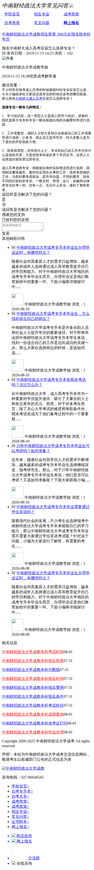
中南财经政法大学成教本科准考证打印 (34, 723)
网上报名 (71, 23)
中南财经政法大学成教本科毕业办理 (33, 732)
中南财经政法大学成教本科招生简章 (33, 661)
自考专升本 (22, 791)
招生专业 (41, 14)
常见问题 (41, 23)
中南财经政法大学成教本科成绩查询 (33, 714)
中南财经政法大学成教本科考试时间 (33, 652)
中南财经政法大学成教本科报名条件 (33, 696)
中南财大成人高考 (28, 98)
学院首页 (12, 14)
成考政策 (20, 806)
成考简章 (71, 14)
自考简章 (12, 23)
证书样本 (20, 822)
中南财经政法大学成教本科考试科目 (33, 705)
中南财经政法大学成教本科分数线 (31, 670)
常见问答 (20, 817)
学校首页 (20, 786)
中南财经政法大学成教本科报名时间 (33, 679)
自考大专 (20, 796)
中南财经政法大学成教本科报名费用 (33, 687)
